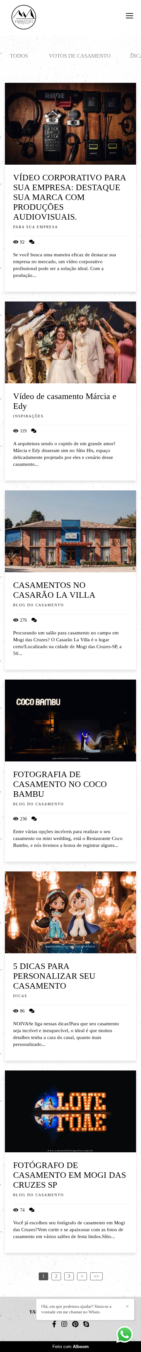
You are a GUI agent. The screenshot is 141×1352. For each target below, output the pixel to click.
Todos (19, 56)
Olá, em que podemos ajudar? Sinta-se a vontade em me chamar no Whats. (76, 1309)
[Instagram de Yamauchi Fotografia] (64, 1324)
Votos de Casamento (80, 56)
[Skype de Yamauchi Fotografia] (86, 1324)
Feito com (70, 1346)
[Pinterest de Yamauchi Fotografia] (75, 1324)
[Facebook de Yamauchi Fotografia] (54, 1324)
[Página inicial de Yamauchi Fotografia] (23, 17)
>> (96, 1276)
